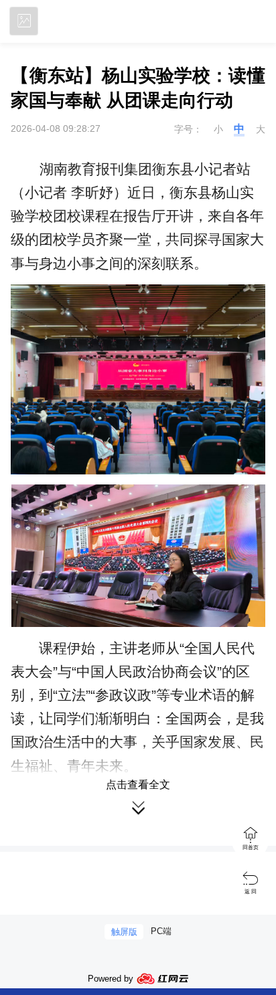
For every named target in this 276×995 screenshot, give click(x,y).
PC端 (161, 931)
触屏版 (124, 932)
